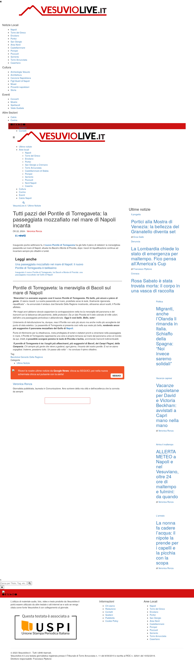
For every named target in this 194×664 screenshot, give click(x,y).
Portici (14, 38)
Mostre (14, 101)
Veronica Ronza (34, 231)
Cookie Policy (111, 620)
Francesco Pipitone (142, 268)
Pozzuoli (15, 53)
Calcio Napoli (25, 198)
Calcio (14, 117)
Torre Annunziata (19, 59)
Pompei (14, 50)
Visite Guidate (17, 108)
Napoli (14, 29)
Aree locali (24, 149)
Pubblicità (110, 617)
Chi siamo (110, 605)
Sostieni (23, 127)
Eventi (22, 194)
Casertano (16, 62)
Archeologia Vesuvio (20, 71)
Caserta (29, 185)
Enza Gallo (138, 236)
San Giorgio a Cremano (36, 164)
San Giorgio (16, 41)
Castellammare (18, 47)
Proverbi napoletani (20, 86)
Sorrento (15, 56)
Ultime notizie (25, 146)
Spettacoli (15, 104)
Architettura (16, 74)
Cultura (22, 188)
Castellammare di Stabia (36, 170)
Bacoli (13, 356)
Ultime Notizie (34, 205)
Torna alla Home (67, 400)
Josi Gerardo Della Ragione (29, 356)
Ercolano (15, 35)
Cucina (14, 120)
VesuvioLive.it (19, 205)
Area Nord (15, 44)
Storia (13, 90)
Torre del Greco (18, 32)
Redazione (110, 608)
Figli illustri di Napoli (20, 80)
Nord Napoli (30, 182)
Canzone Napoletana (21, 77)
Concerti (15, 98)
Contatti (22, 130)
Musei (13, 83)
